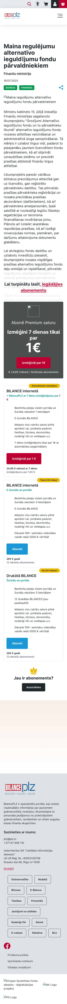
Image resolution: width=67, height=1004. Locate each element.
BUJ (54, 932)
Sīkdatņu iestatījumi (19, 967)
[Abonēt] (63, 4)
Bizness (15, 890)
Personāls (37, 900)
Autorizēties (33, 687)
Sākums (8, 30)
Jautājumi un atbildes (24, 911)
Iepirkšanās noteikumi (20, 961)
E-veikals (16, 932)
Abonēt (17, 549)
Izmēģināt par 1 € (24, 458)
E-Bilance (36, 890)
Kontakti (9, 868)
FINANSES (26, 87)
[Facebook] (33, 946)
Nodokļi (42, 879)
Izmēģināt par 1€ (33, 362)
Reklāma (37, 932)
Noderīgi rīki (18, 922)
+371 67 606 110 (14, 842)
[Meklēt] (29, 4)
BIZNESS (23, 30)
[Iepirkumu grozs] (46, 4)
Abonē (39, 922)
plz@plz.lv (10, 839)
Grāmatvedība (19, 879)
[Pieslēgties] (55, 4)
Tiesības (16, 900)
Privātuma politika (18, 955)
